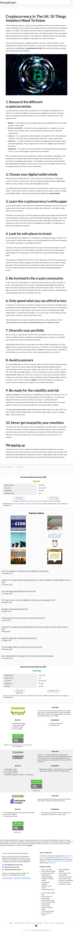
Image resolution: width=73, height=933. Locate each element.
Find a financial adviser (65, 877)
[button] (71, 1)
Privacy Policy (49, 923)
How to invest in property (48, 871)
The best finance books (48, 889)
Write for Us (30, 923)
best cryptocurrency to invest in (16, 164)
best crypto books (47, 285)
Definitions (52, 862)
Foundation (49, 861)
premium (20, 467)
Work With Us (20, 923)
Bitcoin (10, 123)
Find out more (7, 878)
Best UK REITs (63, 875)
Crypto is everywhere (13, 394)
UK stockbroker (29, 477)
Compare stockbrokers (48, 873)
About (11, 923)
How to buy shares (47, 869)
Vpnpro (34, 380)
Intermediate (56, 861)
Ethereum (12, 149)
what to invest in (49, 367)
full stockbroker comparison (23, 503)
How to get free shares (48, 900)
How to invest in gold (65, 878)
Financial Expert (8, 2)
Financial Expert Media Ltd (38, 930)
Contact (40, 923)
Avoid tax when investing (48, 902)
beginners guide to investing (62, 857)
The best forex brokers (48, 911)
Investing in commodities (66, 880)
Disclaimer (60, 923)
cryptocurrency (8, 467)
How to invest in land (65, 873)
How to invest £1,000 (64, 882)
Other (70, 861)
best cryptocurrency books (18, 409)
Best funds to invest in (65, 884)
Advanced (63, 861)
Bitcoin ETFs (23, 260)
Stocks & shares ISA (28, 667)
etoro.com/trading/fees (55, 501)
